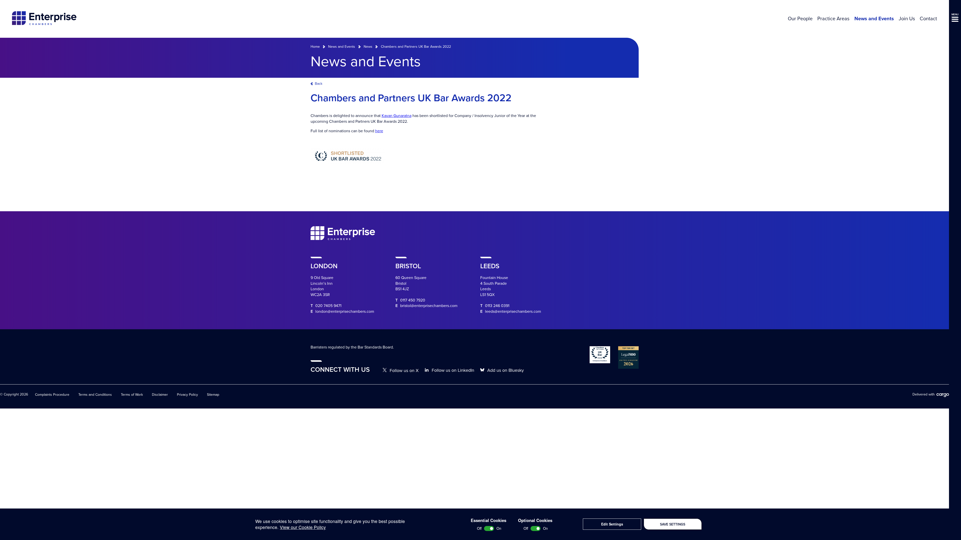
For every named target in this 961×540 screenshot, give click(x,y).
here (379, 131)
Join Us (907, 19)
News (368, 46)
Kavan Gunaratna (396, 115)
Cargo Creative (942, 395)
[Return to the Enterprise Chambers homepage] (44, 18)
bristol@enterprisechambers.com (428, 305)
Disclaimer (160, 394)
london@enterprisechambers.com (344, 311)
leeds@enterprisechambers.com (513, 311)
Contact (928, 19)
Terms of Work (132, 394)
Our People (800, 19)
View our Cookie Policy (303, 527)
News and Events (874, 19)
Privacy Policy (187, 394)
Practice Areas (833, 19)
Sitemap (213, 394)
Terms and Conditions (95, 394)
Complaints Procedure (52, 394)
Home (315, 46)
